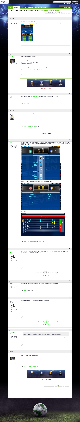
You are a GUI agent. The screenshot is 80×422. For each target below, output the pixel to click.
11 (61, 12)
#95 (69, 139)
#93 (69, 93)
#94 (69, 110)
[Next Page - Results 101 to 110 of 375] (66, 12)
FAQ (41, 7)
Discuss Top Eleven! (18, 10)
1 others (35, 126)
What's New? (16, 7)
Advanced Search (67, 7)
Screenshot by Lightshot (36, 96)
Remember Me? (68, 3)
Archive (52, 396)
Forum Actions (30, 7)
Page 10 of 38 (48, 12)
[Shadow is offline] (12, 61)
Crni (28, 75)
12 (62, 12)
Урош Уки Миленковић (31, 241)
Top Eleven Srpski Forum (28, 10)
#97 (69, 280)
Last (68, 12)
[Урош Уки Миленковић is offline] (12, 257)
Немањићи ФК (33, 46)
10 (59, 12)
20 (64, 12)
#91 (69, 18)
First (53, 12)
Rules (44, 7)
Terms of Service (65, 396)
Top (69, 396)
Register (76, 3)
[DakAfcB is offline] (12, 117)
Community (24, 7)
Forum (11, 7)
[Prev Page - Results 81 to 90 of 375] (55, 12)
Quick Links (37, 7)
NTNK (28, 46)
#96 (69, 248)
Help (73, 3)
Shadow (29, 126)
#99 (69, 329)
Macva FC (25, 46)
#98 (69, 297)
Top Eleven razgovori (39, 10)
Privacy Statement (58, 396)
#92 (69, 53)
